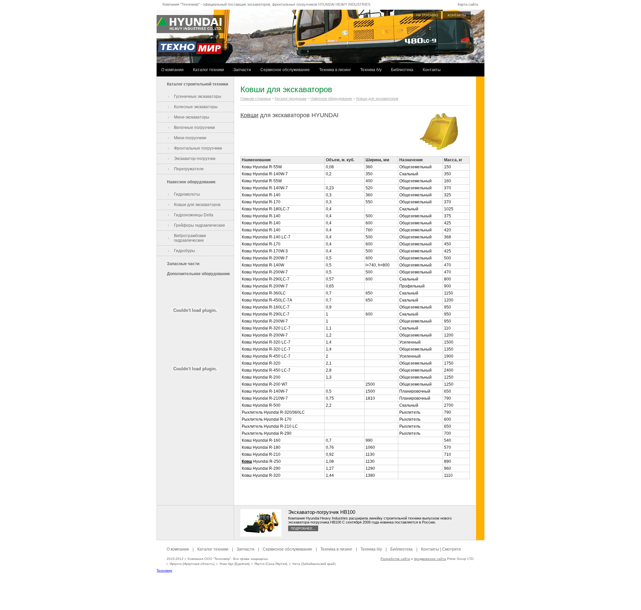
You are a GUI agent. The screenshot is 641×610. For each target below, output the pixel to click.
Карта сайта (468, 4)
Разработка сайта (395, 559)
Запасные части (183, 263)
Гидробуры (184, 250)
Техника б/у (371, 69)
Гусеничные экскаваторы (197, 96)
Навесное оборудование (191, 182)
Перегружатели (189, 169)
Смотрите (451, 549)
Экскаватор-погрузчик (194, 158)
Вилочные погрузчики (194, 127)
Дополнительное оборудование (198, 273)
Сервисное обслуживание (285, 69)
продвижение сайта (430, 559)
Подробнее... (303, 528)
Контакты (432, 69)
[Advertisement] (320, 595)
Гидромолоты (187, 194)
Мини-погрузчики (190, 138)
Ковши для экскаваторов (197, 204)
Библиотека (402, 69)
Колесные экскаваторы (196, 107)
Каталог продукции (290, 98)
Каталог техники (208, 69)
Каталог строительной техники (197, 84)
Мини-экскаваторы (191, 117)
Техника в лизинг (335, 69)
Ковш (247, 461)
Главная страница (255, 98)
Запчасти (242, 69)
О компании (172, 69)
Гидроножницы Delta (193, 215)
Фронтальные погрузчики (198, 148)
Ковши (249, 115)
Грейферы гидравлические (199, 225)
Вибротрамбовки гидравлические (190, 238)
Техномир (164, 570)
